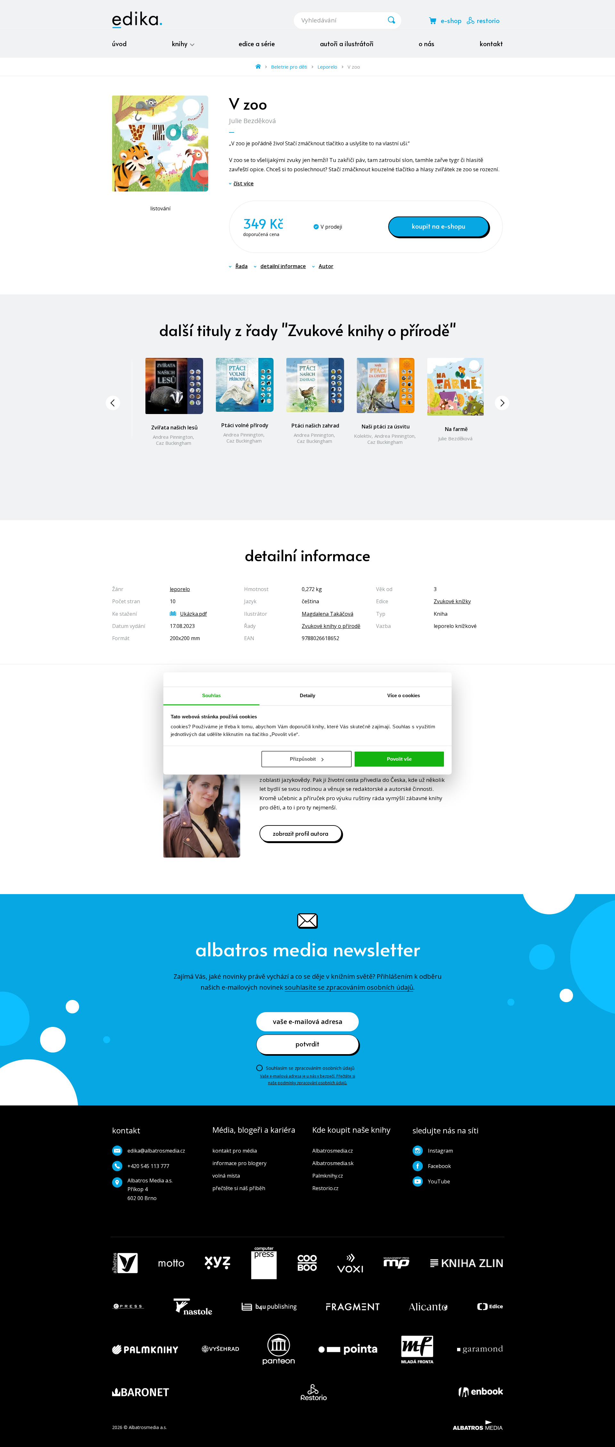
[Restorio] (313, 1392)
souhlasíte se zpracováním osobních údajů (349, 987)
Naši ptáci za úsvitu (386, 426)
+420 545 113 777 (148, 1166)
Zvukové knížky (452, 601)
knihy (180, 43)
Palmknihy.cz (327, 1175)
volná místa (226, 1175)
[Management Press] (396, 1263)
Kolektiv (363, 436)
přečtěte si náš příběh (238, 1188)
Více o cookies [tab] (403, 695)
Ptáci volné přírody (244, 425)
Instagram (440, 1150)
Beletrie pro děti (289, 66)
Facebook (439, 1166)
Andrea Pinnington (173, 437)
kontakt (491, 43)
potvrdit (307, 1043)
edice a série (257, 43)
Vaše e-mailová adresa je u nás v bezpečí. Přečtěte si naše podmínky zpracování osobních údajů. (307, 1079)
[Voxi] (350, 1263)
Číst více (244, 183)
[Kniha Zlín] (467, 1263)
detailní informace (283, 266)
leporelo (180, 589)
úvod (119, 43)
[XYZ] (217, 1263)
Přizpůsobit (303, 759)
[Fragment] (352, 1306)
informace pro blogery (239, 1163)
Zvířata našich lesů (174, 427)
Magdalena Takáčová (327, 613)
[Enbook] (480, 1392)
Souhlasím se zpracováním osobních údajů (310, 1068)
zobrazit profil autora (300, 833)
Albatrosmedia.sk (333, 1163)
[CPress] (128, 1306)
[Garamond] (479, 1349)
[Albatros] (124, 1263)
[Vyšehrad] (220, 1349)
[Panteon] (278, 1349)
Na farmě (456, 429)
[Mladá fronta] (417, 1349)
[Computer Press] (264, 1263)
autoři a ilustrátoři (346, 43)
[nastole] (193, 1306)
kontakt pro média (234, 1150)
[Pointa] (348, 1349)
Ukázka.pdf (193, 613)
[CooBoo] (307, 1263)
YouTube (439, 1181)
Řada (241, 266)
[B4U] (269, 1306)
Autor (326, 266)
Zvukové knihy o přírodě (331, 626)
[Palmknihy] (145, 1349)
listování (160, 208)
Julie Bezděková (252, 120)
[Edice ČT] (490, 1306)
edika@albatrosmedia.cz (156, 1150)
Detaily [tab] (308, 695)
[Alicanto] (428, 1306)
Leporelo (327, 66)
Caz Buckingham (173, 443)
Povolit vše (399, 759)
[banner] (137, 20)
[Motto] (171, 1263)
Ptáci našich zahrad (315, 425)
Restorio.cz (325, 1188)
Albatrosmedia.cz (332, 1150)
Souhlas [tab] (211, 695)
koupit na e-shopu (438, 226)
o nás (426, 43)
